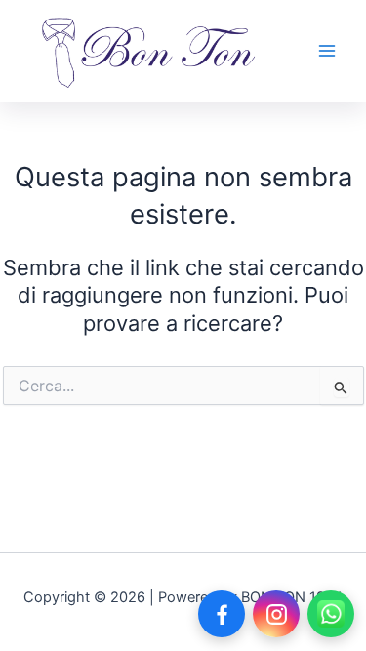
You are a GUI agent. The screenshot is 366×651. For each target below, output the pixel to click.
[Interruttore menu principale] (326, 50)
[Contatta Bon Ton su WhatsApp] (330, 613)
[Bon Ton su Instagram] (276, 613)
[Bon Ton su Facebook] (221, 613)
